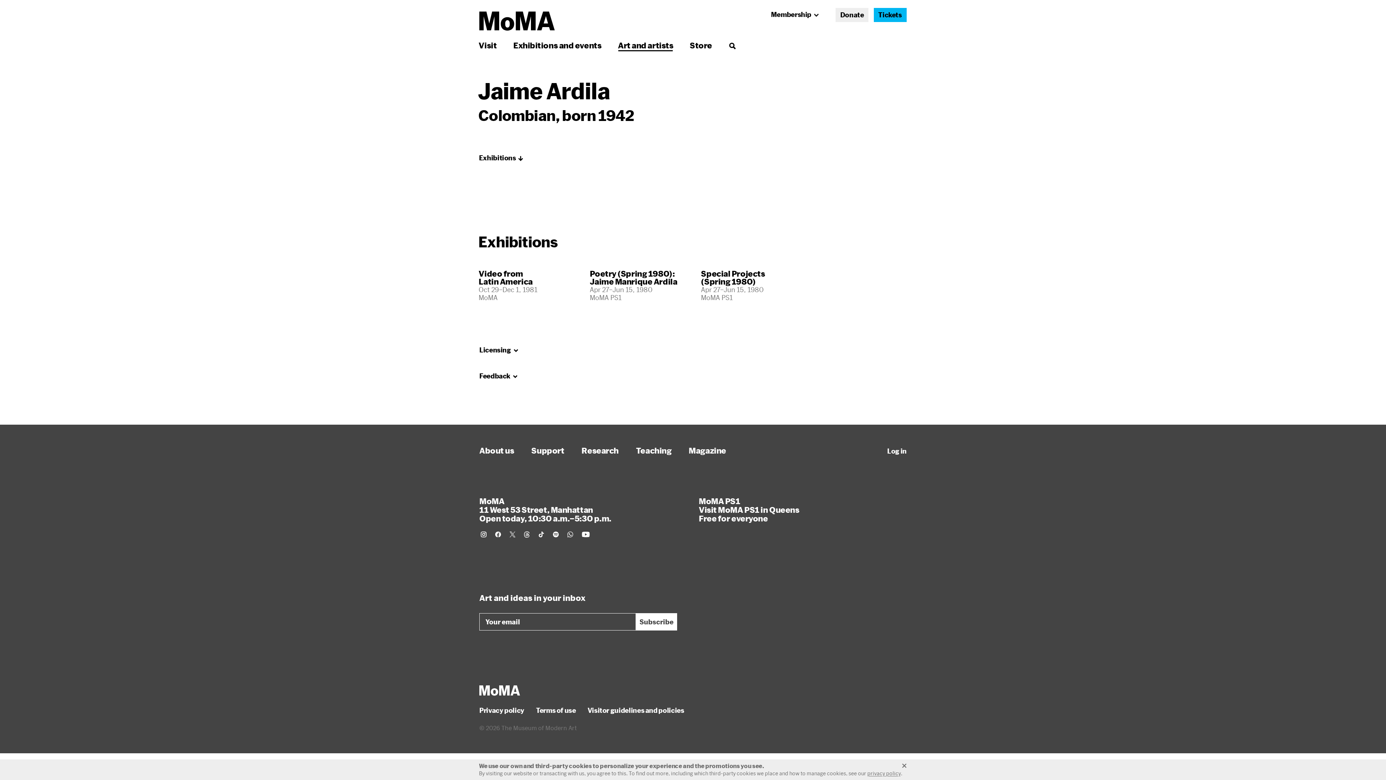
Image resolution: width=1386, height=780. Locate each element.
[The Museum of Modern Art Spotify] (556, 534)
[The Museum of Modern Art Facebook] (498, 534)
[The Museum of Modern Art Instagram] (483, 534)
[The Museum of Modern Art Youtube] (586, 534)
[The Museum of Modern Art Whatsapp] (570, 534)
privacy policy (884, 773)
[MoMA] (499, 690)
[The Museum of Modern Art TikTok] (541, 534)
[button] (501, 158)
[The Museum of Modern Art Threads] (527, 534)
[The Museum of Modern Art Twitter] (512, 534)
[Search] (732, 45)
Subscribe (657, 622)
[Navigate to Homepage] (517, 21)
